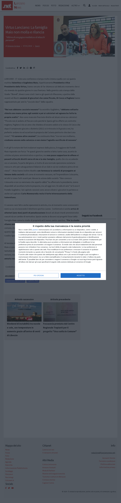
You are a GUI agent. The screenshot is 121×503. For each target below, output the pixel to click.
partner (35, 229)
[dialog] (60, 251)
